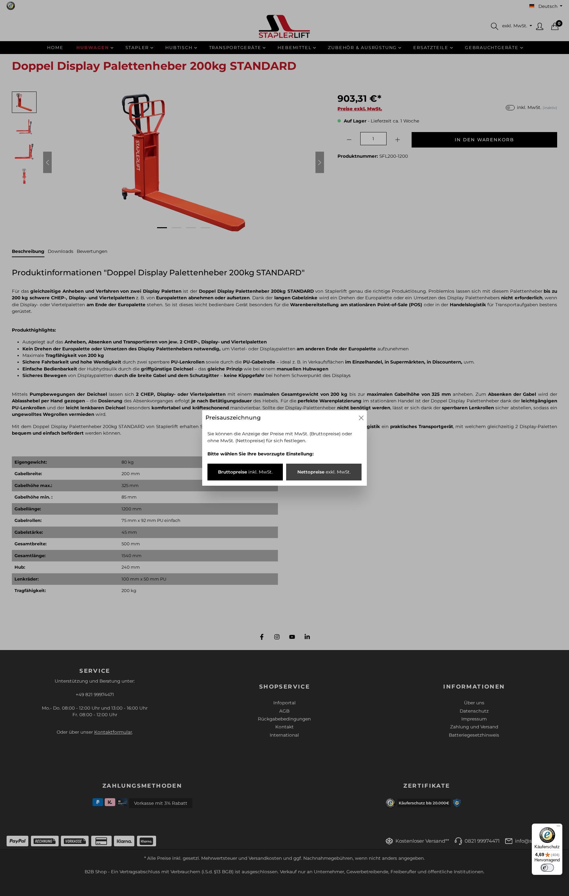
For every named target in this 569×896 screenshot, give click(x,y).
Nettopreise (324, 472)
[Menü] (558, 827)
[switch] (547, 868)
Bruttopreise (245, 472)
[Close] (361, 418)
